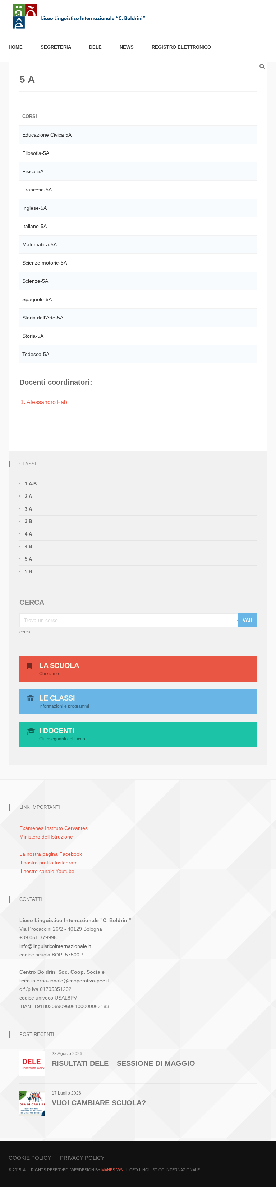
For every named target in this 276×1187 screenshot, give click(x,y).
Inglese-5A (34, 208)
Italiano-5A (34, 226)
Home (16, 47)
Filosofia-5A (35, 153)
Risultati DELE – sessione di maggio (123, 1063)
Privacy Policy (82, 1158)
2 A (28, 496)
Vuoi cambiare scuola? (99, 1102)
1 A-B (31, 483)
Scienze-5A (35, 281)
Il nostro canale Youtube (46, 871)
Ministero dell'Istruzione (46, 837)
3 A (28, 509)
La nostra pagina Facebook (50, 854)
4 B (28, 546)
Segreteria (56, 47)
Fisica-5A (32, 171)
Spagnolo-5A (37, 299)
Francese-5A (37, 190)
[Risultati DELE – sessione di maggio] (32, 1063)
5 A (28, 559)
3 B (28, 521)
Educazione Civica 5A (47, 135)
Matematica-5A (39, 244)
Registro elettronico (181, 47)
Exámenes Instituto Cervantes (53, 828)
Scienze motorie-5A (44, 263)
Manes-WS (112, 1170)
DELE (95, 47)
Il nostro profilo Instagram (48, 862)
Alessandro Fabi (48, 402)
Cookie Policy (30, 1158)
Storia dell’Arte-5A (42, 318)
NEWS (127, 47)
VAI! (247, 620)
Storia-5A (32, 336)
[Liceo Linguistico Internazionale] (79, 15)
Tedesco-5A (35, 354)
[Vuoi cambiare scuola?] (32, 1103)
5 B (28, 571)
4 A (28, 534)
